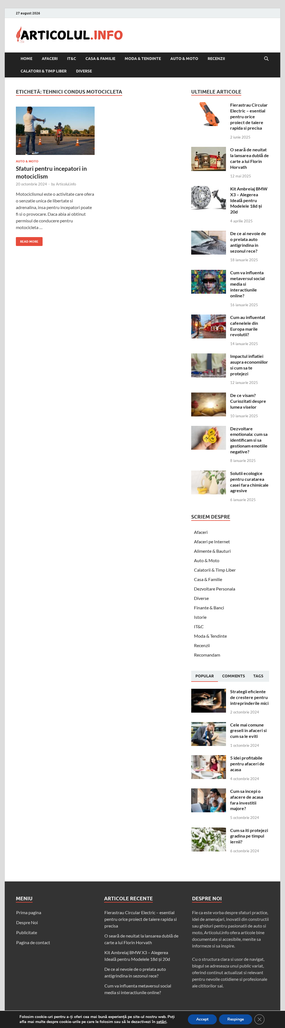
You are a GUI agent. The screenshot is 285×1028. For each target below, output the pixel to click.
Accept (202, 1019)
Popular (204, 676)
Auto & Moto (184, 58)
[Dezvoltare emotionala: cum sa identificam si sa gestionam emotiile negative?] (208, 429)
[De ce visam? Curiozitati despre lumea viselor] (208, 395)
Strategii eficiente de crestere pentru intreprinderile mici (249, 697)
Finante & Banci (209, 607)
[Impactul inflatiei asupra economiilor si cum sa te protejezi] (208, 356)
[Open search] (266, 58)
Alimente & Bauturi (212, 551)
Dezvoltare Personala (214, 588)
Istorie (200, 617)
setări (161, 1021)
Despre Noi (27, 922)
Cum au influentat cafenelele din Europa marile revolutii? (247, 326)
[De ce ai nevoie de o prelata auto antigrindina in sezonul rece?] (208, 234)
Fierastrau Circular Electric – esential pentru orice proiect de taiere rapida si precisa (249, 116)
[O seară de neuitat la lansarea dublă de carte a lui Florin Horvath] (208, 150)
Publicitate (26, 932)
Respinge (235, 1019)
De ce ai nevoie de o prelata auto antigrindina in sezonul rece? (248, 242)
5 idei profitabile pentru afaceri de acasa (247, 763)
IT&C (71, 58)
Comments (233, 676)
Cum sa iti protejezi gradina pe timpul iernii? (249, 836)
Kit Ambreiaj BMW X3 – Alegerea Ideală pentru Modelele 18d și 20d (248, 200)
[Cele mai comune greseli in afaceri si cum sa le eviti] (208, 725)
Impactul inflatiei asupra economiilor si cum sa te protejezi (249, 364)
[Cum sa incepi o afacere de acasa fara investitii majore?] (208, 791)
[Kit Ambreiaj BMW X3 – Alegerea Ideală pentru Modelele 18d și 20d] (208, 189)
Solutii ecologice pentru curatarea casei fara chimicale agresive (249, 482)
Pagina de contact (33, 942)
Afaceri (50, 58)
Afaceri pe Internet (212, 541)
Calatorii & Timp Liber (44, 71)
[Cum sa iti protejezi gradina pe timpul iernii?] (208, 830)
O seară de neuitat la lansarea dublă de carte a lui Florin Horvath (249, 158)
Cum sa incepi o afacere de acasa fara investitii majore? (246, 799)
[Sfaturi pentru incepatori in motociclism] (55, 131)
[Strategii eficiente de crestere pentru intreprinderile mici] (208, 692)
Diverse (84, 71)
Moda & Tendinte (143, 58)
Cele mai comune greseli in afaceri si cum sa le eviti (248, 730)
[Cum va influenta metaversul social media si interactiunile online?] (208, 273)
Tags (258, 676)
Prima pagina (28, 912)
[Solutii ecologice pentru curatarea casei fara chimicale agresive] (208, 473)
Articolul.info (66, 184)
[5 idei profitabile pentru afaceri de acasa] (208, 758)
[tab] (204, 676)
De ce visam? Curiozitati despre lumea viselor (248, 401)
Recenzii (216, 58)
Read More (27, 240)
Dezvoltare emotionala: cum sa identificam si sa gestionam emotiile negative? (248, 440)
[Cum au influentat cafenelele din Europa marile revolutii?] (208, 317)
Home (26, 58)
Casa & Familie (100, 58)
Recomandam (207, 654)
